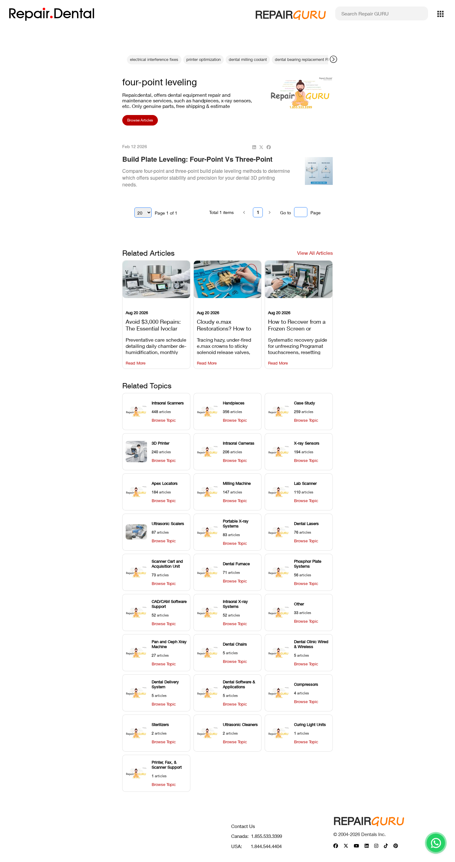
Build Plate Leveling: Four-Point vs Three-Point (197, 159)
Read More (135, 363)
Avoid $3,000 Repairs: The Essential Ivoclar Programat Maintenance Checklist (156, 324)
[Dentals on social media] (335, 846)
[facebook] (268, 147)
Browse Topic (164, 420)
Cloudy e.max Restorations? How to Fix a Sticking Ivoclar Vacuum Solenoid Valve (226, 324)
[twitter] (261, 147)
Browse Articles (140, 120)
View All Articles (315, 253)
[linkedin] (254, 147)
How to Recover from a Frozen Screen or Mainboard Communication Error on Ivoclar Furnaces (298, 324)
